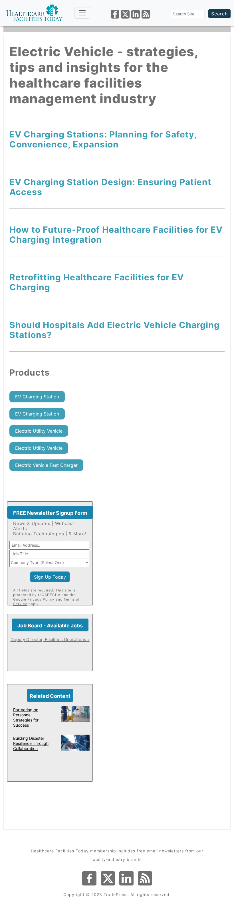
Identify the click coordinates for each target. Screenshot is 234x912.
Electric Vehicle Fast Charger (46, 465)
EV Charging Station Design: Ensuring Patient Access (110, 187)
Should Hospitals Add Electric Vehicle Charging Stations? (114, 330)
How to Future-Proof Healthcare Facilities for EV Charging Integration (116, 234)
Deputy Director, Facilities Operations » (50, 639)
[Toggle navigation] (82, 13)
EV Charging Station (37, 397)
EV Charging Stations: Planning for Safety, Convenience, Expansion (103, 139)
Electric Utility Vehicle (38, 431)
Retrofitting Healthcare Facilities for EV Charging (96, 282)
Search (219, 14)
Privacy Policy (41, 599)
